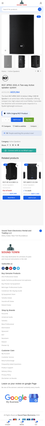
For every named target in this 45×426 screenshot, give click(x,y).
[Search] (39, 9)
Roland (4, 342)
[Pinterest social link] (13, 145)
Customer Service (8, 357)
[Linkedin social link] (15, 145)
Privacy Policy (6, 375)
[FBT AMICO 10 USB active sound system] (32, 171)
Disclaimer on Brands (9, 378)
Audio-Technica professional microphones (16, 280)
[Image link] (10, 249)
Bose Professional (8, 324)
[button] (32, 198)
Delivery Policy (7, 371)
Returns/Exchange (8, 361)
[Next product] (40, 71)
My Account (6, 354)
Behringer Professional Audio (12, 287)
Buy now (29, 120)
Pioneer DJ (5, 345)
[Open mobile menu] (3, 3)
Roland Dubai (6, 305)
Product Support (7, 368)
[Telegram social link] (18, 145)
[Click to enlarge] (5, 50)
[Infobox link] (22, 232)
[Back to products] (38, 71)
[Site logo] (22, 3)
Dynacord (5, 331)
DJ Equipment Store (8, 294)
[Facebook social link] (7, 145)
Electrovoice (6, 328)
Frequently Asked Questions (11, 364)
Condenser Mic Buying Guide (12, 291)
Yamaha (4, 321)
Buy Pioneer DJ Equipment (11, 284)
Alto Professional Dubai (10, 277)
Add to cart (17, 120)
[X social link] (10, 145)
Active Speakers (14, 71)
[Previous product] (35, 71)
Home (4, 71)
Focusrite (5, 314)
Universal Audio (7, 317)
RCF (3, 335)
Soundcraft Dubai (8, 301)
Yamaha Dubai (7, 298)
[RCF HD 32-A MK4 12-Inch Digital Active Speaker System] (11, 171)
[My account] (41, 3)
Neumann (5, 338)
